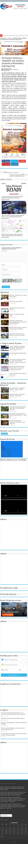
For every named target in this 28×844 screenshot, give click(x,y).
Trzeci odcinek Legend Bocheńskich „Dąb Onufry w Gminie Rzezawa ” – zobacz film (17, 408)
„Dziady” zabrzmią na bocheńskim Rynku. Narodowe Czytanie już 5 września (12, 197)
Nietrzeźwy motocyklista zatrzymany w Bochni (10, 792)
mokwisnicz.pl (5, 110)
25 (6, 833)
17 (2, 831)
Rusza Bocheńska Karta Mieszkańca (17, 353)
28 (17, 833)
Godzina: (4, 434)
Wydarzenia (16, 69)
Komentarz (4, 250)
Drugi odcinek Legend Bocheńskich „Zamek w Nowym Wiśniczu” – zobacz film (18, 415)
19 (10, 831)
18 (6, 831)
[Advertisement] (14, 25)
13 (14, 829)
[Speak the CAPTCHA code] (21, 281)
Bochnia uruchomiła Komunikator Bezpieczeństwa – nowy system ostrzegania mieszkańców (16, 368)
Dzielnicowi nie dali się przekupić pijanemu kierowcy (12, 718)
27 (14, 833)
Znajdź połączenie (12, 675)
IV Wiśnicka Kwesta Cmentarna (11, 172)
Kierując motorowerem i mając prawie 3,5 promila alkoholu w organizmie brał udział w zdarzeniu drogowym (13, 794)
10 (2, 829)
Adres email (4, 269)
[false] (25, 662)
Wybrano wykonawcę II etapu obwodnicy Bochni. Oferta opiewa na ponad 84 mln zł (12, 235)
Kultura (9, 38)
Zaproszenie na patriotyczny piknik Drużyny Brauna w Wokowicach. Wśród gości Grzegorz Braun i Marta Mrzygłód (12, 788)
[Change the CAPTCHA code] (21, 279)
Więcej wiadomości (9, 69)
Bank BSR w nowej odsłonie (15, 301)
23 (25, 831)
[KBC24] (14, 6)
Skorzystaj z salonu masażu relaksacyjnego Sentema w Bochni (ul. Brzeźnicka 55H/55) (18, 322)
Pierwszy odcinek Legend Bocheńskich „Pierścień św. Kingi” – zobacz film (17, 422)
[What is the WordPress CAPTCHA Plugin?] (11, 281)
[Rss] (13, 842)
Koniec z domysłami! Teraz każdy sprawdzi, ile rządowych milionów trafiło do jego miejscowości (17, 348)
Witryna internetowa (6, 274)
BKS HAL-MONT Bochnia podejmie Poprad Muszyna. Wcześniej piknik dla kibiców (13, 216)
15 (21, 829)
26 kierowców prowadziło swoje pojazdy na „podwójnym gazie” (17, 175)
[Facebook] (14, 842)
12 (10, 829)
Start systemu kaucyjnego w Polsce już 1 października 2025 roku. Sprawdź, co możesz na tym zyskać (17, 361)
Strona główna (3, 38)
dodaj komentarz (6, 70)
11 (6, 829)
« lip (1, 836)
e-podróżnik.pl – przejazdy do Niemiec (8, 679)
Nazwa (3, 264)
